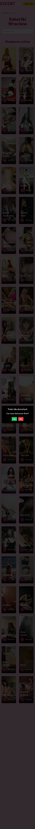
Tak (14, 419)
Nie (21, 419)
